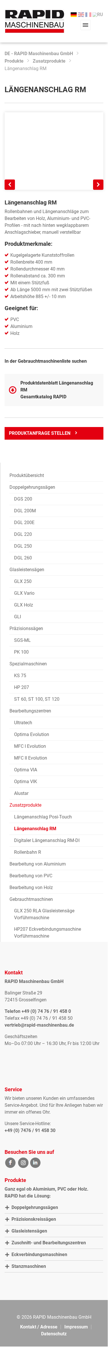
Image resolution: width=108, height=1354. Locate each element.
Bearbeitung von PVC (30, 875)
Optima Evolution (31, 734)
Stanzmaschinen (28, 1266)
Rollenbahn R (27, 852)
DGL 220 (23, 534)
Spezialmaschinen (28, 664)
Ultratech (23, 722)
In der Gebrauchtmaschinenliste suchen (46, 361)
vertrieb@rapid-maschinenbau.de (39, 1025)
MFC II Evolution (30, 758)
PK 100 (21, 652)
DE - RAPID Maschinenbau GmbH (39, 53)
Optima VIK (25, 781)
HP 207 (21, 687)
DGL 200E (24, 522)
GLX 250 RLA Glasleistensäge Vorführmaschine (44, 914)
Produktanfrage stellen (39, 433)
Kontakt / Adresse (38, 1327)
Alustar (21, 793)
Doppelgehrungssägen (32, 487)
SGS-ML (22, 640)
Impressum (76, 1327)
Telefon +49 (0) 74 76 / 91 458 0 (38, 1011)
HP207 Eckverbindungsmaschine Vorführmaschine (47, 932)
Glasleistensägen (26, 569)
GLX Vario (24, 593)
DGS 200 (23, 499)
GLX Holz (23, 605)
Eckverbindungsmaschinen (39, 1254)
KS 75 (20, 675)
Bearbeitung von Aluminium (37, 864)
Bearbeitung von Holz (31, 887)
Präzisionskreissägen (33, 1219)
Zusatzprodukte (49, 61)
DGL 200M (25, 510)
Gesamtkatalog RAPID (43, 396)
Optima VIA (25, 769)
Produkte (14, 61)
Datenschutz (54, 1333)
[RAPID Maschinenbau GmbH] (35, 21)
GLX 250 (23, 581)
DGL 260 (23, 558)
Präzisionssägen (26, 628)
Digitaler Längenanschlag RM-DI (47, 840)
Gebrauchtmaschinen (31, 899)
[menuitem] (74, 14)
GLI (17, 616)
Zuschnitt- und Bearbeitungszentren (48, 1242)
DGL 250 (23, 546)
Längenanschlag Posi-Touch (43, 817)
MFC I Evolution (30, 746)
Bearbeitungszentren (30, 711)
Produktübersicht (26, 475)
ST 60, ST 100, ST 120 (36, 699)
